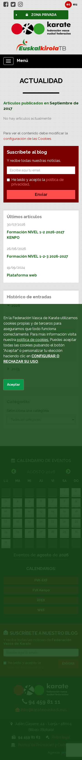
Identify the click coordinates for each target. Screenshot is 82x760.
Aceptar (13, 384)
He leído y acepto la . (37, 182)
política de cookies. (33, 340)
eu (75, 4)
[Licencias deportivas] (41, 45)
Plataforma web (22, 275)
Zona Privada (43, 15)
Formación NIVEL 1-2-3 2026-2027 (37, 256)
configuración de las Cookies (27, 139)
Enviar (41, 194)
